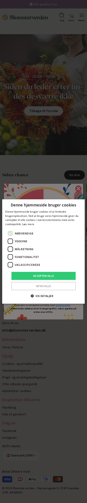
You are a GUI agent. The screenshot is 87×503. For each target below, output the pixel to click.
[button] (43, 295)
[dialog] (43, 251)
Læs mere (28, 224)
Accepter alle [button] (43, 276)
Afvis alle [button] (43, 286)
